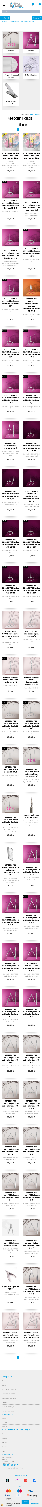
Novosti (4, 1447)
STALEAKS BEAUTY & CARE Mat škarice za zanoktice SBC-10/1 (10, 635)
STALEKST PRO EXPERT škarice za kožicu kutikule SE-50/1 (10, 353)
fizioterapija (6, 1402)
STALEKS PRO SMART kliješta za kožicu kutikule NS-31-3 (31, 1150)
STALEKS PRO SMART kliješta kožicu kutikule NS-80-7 (31, 1244)
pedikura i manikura (9, 1389)
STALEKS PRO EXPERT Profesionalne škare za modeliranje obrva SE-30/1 (31, 304)
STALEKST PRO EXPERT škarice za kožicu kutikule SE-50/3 (10, 399)
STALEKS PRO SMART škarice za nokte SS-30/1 (10, 769)
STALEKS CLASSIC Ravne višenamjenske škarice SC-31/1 (31, 681)
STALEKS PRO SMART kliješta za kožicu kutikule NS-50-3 (31, 1290)
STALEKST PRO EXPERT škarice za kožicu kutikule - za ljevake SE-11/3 (31, 206)
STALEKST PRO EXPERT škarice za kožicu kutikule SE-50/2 (31, 353)
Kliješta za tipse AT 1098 (10, 1287)
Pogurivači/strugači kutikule (11, 76)
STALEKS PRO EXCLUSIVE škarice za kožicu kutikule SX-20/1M (31, 447)
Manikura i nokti (14, 21)
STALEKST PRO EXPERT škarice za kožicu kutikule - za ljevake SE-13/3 (10, 254)
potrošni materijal (8, 1407)
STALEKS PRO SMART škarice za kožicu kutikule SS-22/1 (31, 725)
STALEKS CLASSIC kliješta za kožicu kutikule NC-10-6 (31, 1335)
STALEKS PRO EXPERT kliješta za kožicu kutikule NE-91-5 (31, 1013)
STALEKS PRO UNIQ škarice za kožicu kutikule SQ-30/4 (31, 155)
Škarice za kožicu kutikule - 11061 (31, 816)
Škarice (11, 51)
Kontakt (4, 1442)
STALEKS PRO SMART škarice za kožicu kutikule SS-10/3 (10, 725)
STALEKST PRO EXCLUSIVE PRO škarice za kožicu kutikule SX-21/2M (31, 496)
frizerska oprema (8, 1411)
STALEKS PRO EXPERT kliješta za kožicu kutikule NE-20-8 (31, 871)
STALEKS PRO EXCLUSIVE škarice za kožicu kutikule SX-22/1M (10, 543)
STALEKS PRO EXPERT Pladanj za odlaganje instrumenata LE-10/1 (10, 870)
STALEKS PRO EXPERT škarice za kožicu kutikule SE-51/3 (31, 399)
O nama (4, 1434)
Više (10, 148)
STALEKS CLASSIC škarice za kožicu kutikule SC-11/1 (10, 679)
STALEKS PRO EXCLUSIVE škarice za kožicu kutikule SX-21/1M (10, 495)
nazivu (37, 114)
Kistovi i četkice (31, 75)
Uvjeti (3, 1451)
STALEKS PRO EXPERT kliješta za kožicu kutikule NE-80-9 (10, 921)
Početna (4, 21)
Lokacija (4, 1438)
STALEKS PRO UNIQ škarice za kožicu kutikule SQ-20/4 (10, 155)
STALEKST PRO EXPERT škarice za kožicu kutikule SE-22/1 (10, 302)
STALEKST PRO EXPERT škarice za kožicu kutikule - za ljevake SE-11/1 (10, 204)
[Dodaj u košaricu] (10, 201)
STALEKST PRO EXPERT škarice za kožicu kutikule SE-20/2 (31, 252)
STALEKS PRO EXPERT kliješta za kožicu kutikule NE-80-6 (31, 919)
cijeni (31, 114)
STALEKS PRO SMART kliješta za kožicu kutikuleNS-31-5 (31, 1196)
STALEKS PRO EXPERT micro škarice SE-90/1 (10, 446)
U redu (25, 1502)
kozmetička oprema (9, 1398)
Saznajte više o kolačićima (35, 1502)
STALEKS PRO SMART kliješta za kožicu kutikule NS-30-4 (10, 1150)
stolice (4, 1385)
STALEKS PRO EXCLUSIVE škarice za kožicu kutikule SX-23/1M (10, 589)
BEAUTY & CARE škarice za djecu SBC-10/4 (31, 634)
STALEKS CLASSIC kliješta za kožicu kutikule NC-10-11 (10, 1335)
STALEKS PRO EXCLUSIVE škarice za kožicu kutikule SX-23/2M (31, 589)
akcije (4, 1418)
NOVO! (4, 182)
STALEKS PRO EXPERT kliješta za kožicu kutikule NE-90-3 (10, 967)
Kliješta (31, 51)
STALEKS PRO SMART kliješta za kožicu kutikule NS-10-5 (31, 1059)
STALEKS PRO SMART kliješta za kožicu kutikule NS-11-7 (10, 1105)
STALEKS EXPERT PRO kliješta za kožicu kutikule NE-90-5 (31, 967)
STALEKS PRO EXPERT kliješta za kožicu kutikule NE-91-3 (10, 1013)
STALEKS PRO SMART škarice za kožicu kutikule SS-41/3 (10, 821)
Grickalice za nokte (11, 102)
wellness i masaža (8, 1394)
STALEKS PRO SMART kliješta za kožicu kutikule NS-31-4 (10, 1196)
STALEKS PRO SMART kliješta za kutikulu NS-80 (10, 1243)
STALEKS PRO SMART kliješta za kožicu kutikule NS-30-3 (31, 1105)
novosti (4, 1422)
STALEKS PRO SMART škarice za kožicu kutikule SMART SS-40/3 (31, 773)
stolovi (4, 1381)
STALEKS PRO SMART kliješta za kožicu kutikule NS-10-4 (10, 1059)
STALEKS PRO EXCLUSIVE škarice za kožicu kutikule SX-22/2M (31, 543)
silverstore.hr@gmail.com (16, 1468)
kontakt (4, 1427)
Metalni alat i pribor (27, 21)
